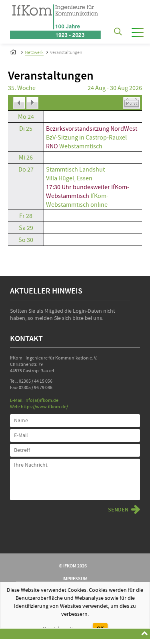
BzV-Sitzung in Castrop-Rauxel (86, 138)
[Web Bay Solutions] (55, 19)
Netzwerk (34, 53)
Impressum (75, 578)
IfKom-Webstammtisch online (77, 200)
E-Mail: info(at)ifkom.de (34, 400)
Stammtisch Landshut (75, 170)
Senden (118, 509)
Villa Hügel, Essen (69, 178)
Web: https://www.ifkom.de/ (39, 407)
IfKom (14, 51)
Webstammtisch (80, 146)
